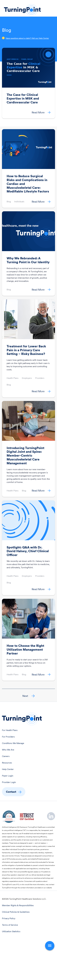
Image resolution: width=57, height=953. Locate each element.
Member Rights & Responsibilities (18, 905)
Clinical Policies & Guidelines (16, 912)
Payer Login (7, 775)
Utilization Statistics (11, 931)
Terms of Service (10, 925)
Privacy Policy (8, 918)
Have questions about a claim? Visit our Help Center (27, 38)
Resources (7, 762)
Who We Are (8, 749)
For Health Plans (9, 730)
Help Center (8, 769)
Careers (6, 756)
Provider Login (9, 782)
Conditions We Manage (13, 743)
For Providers (8, 736)
